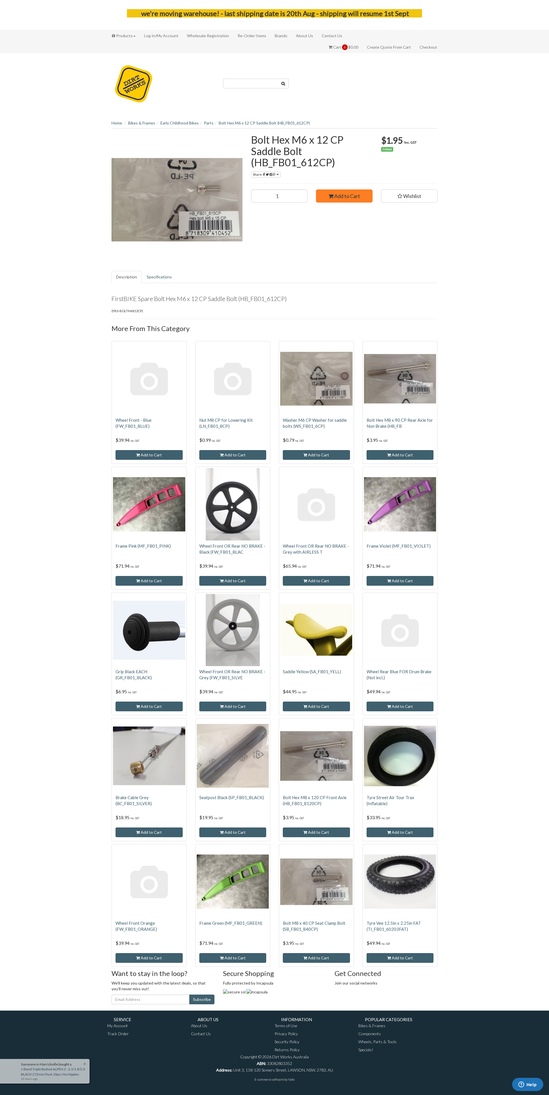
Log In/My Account (161, 35)
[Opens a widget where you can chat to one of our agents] (527, 1085)
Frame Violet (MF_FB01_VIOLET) (399, 546)
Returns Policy (287, 1049)
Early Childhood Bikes (179, 122)
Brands (281, 35)
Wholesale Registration (208, 35)
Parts (209, 122)
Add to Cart (346, 196)
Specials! (365, 1049)
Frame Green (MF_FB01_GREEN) (230, 923)
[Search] (283, 83)
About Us (304, 35)
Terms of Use (285, 1025)
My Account (117, 1025)
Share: (258, 174)
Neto (291, 1079)
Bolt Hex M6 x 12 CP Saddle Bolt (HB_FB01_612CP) (264, 122)
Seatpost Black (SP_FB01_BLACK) (231, 797)
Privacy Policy (286, 1033)
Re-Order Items (252, 35)
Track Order (118, 1033)
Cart (345, 47)
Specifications (159, 276)
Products (124, 35)
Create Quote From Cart (389, 47)
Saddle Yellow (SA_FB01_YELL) (312, 671)
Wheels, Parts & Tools (377, 1041)
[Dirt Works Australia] (134, 82)
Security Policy (286, 1041)
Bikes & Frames (141, 122)
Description (126, 276)
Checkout (428, 47)
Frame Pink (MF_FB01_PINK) (143, 546)
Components (369, 1033)
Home (117, 122)
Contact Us (332, 35)
